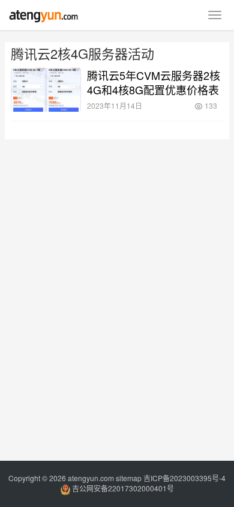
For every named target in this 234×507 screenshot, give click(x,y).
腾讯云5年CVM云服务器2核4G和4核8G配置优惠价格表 (153, 82)
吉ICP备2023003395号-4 (184, 478)
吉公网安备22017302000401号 (122, 488)
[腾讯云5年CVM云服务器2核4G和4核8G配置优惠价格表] (46, 90)
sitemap (129, 478)
